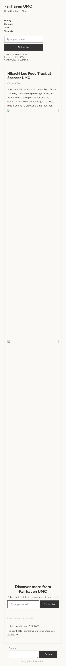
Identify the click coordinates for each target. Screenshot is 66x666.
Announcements (25, 618)
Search (12, 648)
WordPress (40, 661)
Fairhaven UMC (18, 6)
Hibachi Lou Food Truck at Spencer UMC (29, 75)
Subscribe (23, 47)
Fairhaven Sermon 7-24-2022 (24, 626)
